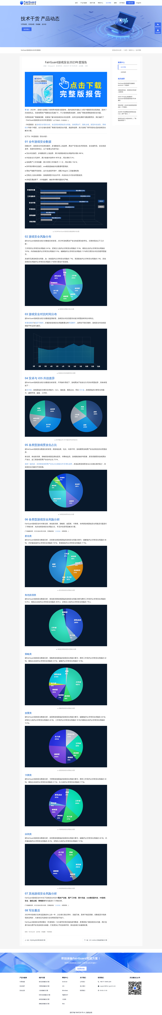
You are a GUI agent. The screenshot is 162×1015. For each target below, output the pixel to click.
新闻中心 (131, 50)
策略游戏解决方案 (44, 1004)
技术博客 (138, 50)
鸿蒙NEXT (65, 995)
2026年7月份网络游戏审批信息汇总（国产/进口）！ (127, 113)
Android (64, 982)
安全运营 (22, 990)
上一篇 (35, 940)
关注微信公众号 (135, 978)
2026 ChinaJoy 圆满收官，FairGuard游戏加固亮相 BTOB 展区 (127, 98)
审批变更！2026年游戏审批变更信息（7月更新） (127, 106)
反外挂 (38, 932)
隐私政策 (89, 1012)
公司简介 (82, 982)
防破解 (43, 932)
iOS (63, 986)
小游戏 (64, 999)
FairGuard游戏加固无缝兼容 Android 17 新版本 (126, 84)
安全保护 (22, 986)
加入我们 (82, 986)
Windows (65, 990)
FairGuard (32, 932)
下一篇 (95, 940)
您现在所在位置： (117, 50)
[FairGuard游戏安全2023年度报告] (66, 73)
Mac (63, 1004)
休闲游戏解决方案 (44, 999)
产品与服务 (23, 978)
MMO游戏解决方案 (44, 995)
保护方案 (42, 978)
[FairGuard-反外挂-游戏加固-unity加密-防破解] (28, 3)
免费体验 (81, 968)
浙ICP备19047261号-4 (77, 1012)
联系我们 (27, 29)
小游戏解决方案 (43, 990)
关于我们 (83, 978)
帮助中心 (65, 978)
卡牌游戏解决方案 (44, 986)
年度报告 (49, 932)
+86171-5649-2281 (105, 982)
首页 (76, 3)
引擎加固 (22, 982)
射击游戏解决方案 (44, 982)
